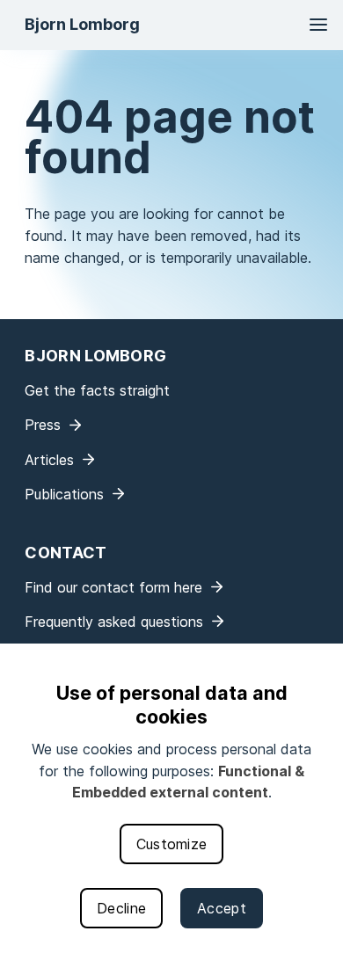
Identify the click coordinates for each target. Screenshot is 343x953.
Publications (64, 494)
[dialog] (171, 798)
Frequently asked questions (114, 621)
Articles (49, 460)
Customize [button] (172, 844)
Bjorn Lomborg (82, 24)
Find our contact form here (113, 587)
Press (43, 424)
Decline (121, 908)
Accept (221, 908)
